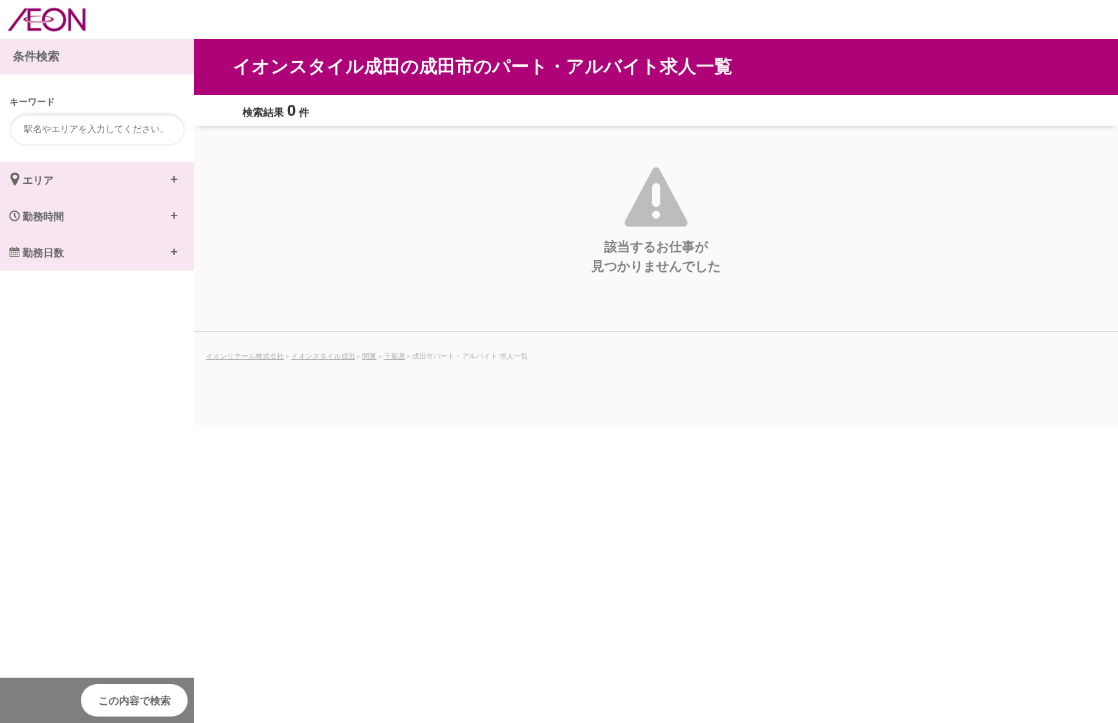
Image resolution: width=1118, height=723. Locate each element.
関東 (369, 355)
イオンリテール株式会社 (245, 355)
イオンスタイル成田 (323, 355)
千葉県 (394, 355)
